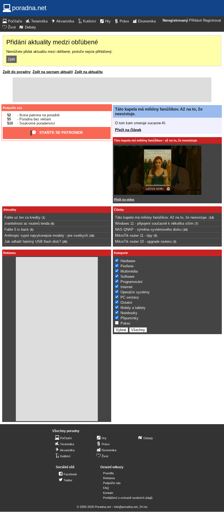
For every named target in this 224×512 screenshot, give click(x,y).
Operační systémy (135, 292)
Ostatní (126, 302)
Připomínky (129, 318)
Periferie (127, 266)
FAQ (106, 488)
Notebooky (128, 313)
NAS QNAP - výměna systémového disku (148, 229)
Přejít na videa (124, 199)
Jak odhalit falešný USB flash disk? (32, 241)
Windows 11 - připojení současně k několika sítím (154, 223)
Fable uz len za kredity (22, 217)
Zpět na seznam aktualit (53, 72)
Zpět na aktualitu (89, 72)
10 (185, 229)
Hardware (127, 261)
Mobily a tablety (133, 308)
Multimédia (129, 271)
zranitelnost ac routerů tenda (26, 223)
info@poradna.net (126, 506)
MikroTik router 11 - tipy (133, 235)
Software (127, 276)
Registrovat (212, 20)
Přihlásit (195, 20)
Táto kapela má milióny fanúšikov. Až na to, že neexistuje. (161, 217)
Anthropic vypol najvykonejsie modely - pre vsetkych (46, 235)
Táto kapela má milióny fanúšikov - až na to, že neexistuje (155, 140)
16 (91, 235)
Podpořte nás (12, 107)
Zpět (11, 59)
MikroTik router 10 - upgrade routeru (143, 241)
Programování (131, 282)
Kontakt (108, 492)
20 (64, 241)
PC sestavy (129, 297)
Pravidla (108, 473)
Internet (126, 287)
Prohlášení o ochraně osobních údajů (127, 497)
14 (211, 217)
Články (119, 209)
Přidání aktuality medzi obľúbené (52, 42)
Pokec (125, 323)
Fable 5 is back (16, 229)
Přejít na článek (128, 130)
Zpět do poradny (17, 72)
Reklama (109, 478)
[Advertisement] (112, 89)
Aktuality (9, 209)
